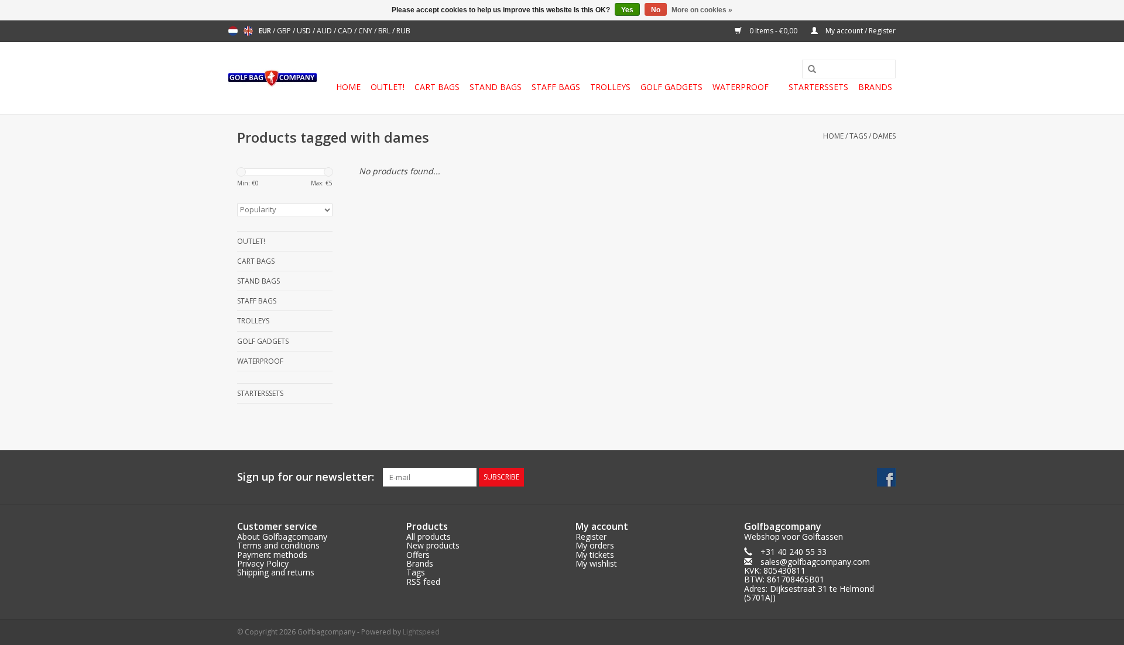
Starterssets (818, 86)
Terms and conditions (278, 545)
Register (590, 536)
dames (884, 136)
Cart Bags (437, 86)
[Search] (808, 70)
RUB (403, 31)
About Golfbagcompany (282, 536)
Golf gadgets (671, 86)
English (248, 31)
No (655, 10)
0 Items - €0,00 (773, 31)
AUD (325, 31)
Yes (627, 10)
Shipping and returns (275, 572)
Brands (875, 86)
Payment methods (272, 554)
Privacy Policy (263, 563)
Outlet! (388, 86)
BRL (385, 31)
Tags (858, 136)
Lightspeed (421, 632)
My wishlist (596, 563)
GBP (285, 31)
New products (433, 545)
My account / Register (860, 31)
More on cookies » (701, 10)
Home (348, 86)
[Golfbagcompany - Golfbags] (272, 78)
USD (305, 31)
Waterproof (740, 86)
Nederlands (233, 31)
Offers (418, 554)
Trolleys (610, 86)
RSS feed (423, 581)
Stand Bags (496, 86)
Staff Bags (556, 86)
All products (428, 536)
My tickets (594, 554)
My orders (594, 545)
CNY (366, 31)
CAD (346, 31)
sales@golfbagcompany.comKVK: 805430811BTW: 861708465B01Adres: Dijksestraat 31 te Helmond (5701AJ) (809, 579)
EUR (266, 31)
